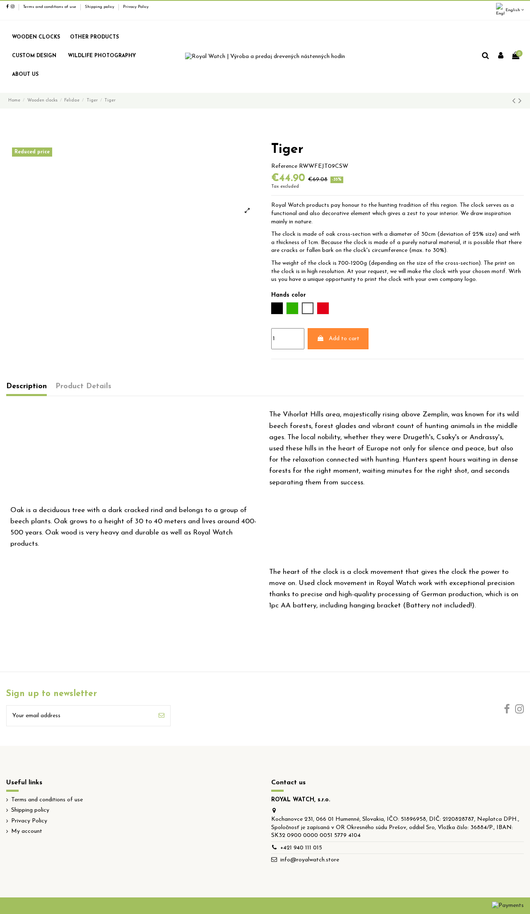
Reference (284, 166)
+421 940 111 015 (301, 848)
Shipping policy (100, 7)
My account (26, 831)
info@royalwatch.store (309, 860)
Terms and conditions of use (50, 7)
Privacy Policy (136, 7)
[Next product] (520, 101)
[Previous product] (515, 101)
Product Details (83, 386)
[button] (94, 38)
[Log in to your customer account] (501, 56)
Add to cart (344, 339)
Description (26, 386)
